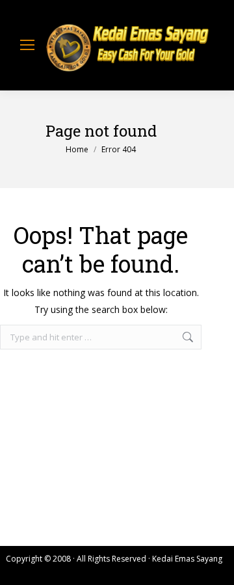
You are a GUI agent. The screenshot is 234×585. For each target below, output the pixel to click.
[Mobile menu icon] (27, 45)
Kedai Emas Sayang (187, 558)
